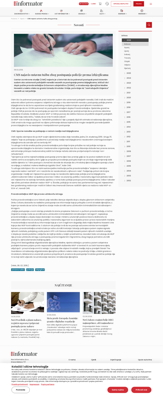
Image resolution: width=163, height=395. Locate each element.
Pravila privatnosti (20, 384)
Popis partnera (47, 384)
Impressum (34, 384)
